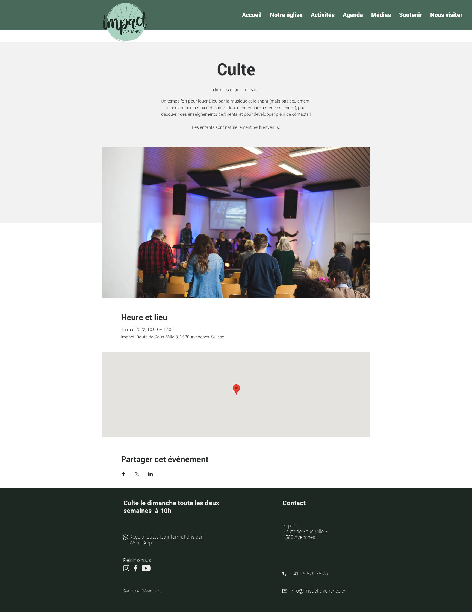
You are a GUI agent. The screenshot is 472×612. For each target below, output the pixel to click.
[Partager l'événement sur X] (137, 474)
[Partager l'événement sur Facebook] (123, 474)
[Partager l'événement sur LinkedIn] (150, 474)
